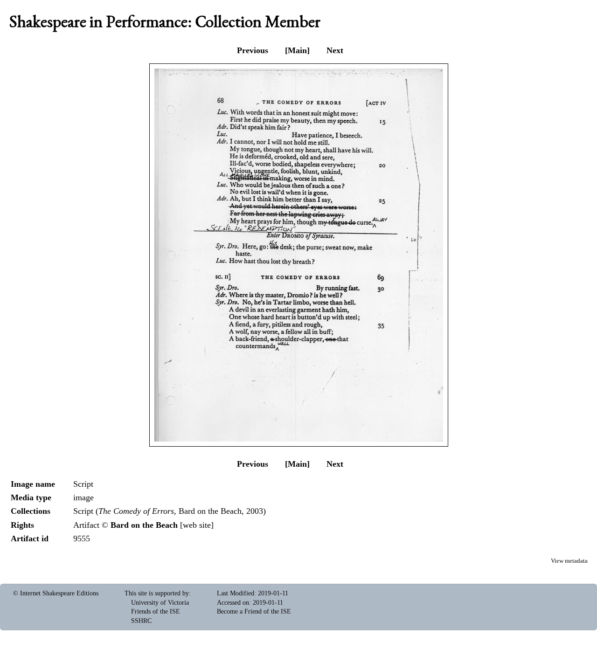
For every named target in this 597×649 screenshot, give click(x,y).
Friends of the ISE (155, 611)
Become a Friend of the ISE (254, 611)
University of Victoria (160, 602)
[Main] (297, 50)
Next (334, 50)
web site (197, 525)
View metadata (569, 561)
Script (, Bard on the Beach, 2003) (169, 511)
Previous (252, 50)
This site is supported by (157, 593)
